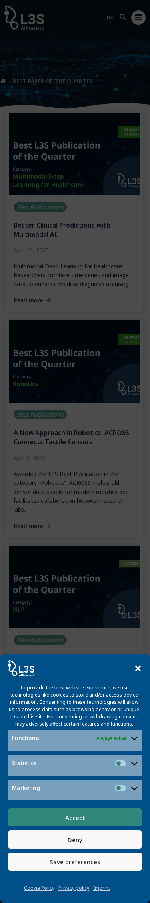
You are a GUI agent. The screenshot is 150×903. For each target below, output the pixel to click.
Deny (75, 840)
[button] (138, 668)
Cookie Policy (39, 888)
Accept (75, 818)
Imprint (101, 888)
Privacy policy (73, 888)
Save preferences (75, 862)
